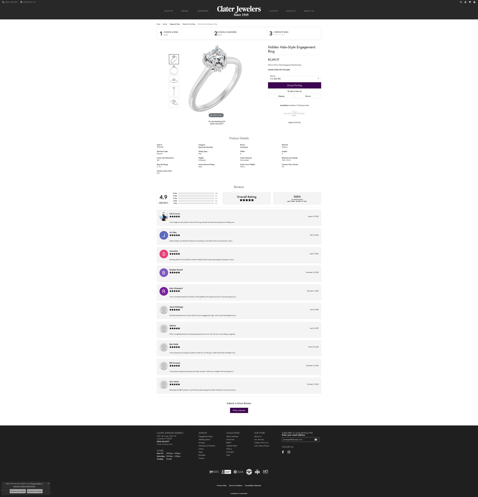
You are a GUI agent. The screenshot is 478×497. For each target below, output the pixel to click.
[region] (216, 81)
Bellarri (228, 443)
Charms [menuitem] (201, 458)
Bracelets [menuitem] (202, 455)
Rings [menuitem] (201, 452)
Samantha (173, 251)
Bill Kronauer (174, 363)
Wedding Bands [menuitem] (204, 439)
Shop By (168, 11)
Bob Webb (173, 344)
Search (166, 34)
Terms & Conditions (235, 485)
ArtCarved (230, 439)
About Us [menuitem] (257, 436)
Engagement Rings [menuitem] (205, 436)
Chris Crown (174, 213)
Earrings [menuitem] (202, 443)
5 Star (175, 193)
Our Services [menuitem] (259, 439)
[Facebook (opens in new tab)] (283, 452)
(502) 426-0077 (216, 123)
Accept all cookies (35, 491)
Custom (273, 11)
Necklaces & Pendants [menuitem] (207, 446)
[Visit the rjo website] (265, 472)
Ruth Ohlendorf (176, 288)
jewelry (165, 24)
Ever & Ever (244, 147)
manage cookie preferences (24, 486)
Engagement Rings (175, 24)
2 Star (175, 201)
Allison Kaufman (232, 436)
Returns (308, 96)
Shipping (281, 96)
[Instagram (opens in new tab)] (288, 452)
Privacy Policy (222, 485)
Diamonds (203, 11)
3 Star (175, 198)
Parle (228, 455)
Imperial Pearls (231, 446)
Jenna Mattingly (176, 307)
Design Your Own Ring (189, 24)
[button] (461, 2)
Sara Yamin (174, 381)
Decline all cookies (17, 491)
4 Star (175, 196)
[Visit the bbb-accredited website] (226, 472)
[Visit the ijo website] (214, 472)
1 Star (175, 203)
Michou (229, 449)
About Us (309, 11)
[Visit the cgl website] (249, 472)
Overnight (230, 452)
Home (158, 24)
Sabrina (172, 325)
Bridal (185, 11)
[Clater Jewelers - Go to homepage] (239, 11)
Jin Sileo (173, 232)
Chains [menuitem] (201, 449)
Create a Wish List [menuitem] (261, 443)
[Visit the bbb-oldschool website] (257, 472)
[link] (10, 2)
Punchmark (243, 493)
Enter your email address (293, 435)
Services (291, 11)
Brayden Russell (176, 269)
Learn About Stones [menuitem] (261, 446)
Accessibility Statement (253, 485)
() (216, 193)
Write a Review (239, 410)
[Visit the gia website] (238, 472)
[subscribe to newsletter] (316, 439)
